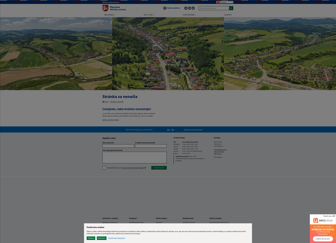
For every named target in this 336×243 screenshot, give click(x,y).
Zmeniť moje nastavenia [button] (116, 238)
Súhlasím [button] (91, 238)
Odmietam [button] (101, 238)
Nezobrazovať (328, 216)
